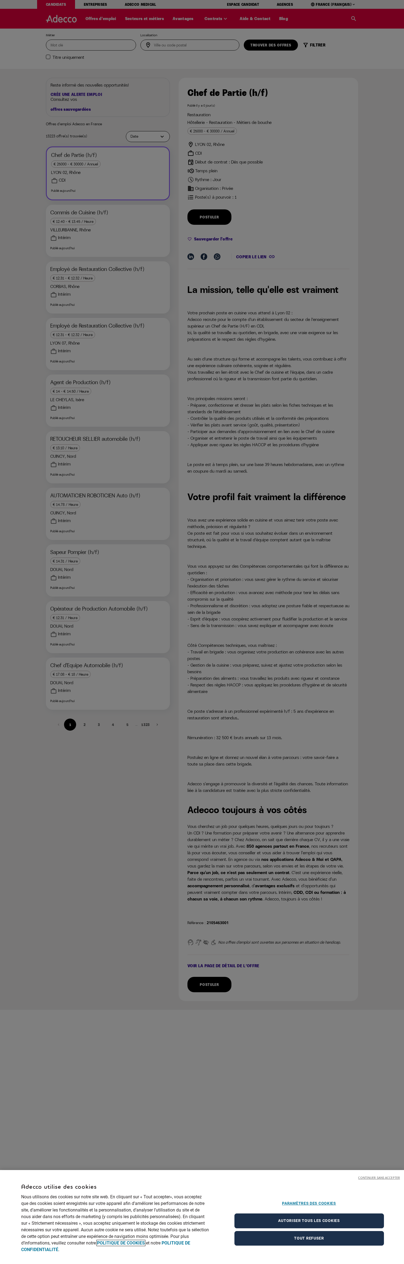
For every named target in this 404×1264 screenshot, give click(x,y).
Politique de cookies (121, 1243)
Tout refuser (309, 1238)
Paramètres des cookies (309, 1203)
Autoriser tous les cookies (309, 1220)
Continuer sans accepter (379, 1178)
